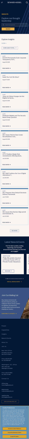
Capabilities (5, 330)
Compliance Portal (9, 48)
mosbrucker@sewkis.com (8, 391)
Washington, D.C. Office (9, 364)
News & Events (6, 338)
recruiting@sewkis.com (7, 397)
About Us (5, 342)
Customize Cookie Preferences (14, 428)
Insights (4, 334)
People (4, 326)
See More (14, 230)
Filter (3, 43)
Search (8, 29)
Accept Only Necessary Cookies (14, 432)
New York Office (7, 350)
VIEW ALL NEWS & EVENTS (13, 281)
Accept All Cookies (14, 436)
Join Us (4, 346)
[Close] (26, 407)
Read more (7, 271)
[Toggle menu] (2, 2)
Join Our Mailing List (10, 401)
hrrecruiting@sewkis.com (7, 385)
